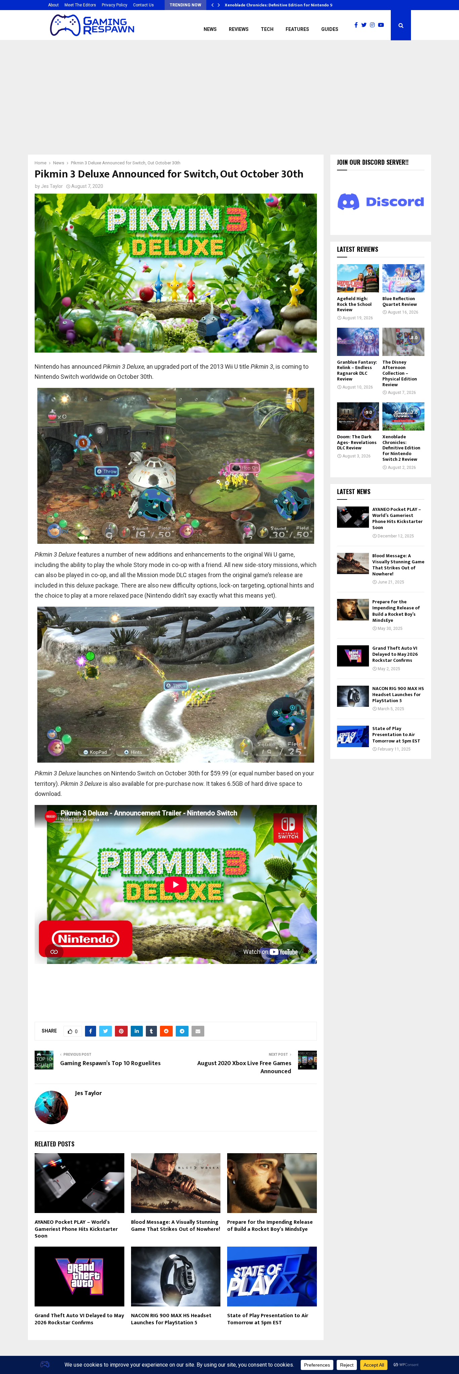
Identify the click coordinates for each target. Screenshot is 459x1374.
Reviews (239, 29)
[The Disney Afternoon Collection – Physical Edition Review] (403, 342)
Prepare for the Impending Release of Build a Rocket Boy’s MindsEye (270, 1226)
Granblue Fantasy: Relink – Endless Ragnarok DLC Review (357, 370)
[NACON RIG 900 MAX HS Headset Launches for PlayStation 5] (353, 696)
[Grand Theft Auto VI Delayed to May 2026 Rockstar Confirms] (353, 655)
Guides (329, 29)
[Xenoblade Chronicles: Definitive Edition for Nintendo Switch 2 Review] (403, 416)
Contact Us (143, 5)
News (210, 29)
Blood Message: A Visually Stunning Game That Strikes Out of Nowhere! (175, 1226)
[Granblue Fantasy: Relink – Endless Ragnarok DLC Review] (358, 342)
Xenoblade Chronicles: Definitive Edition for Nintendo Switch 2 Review (401, 448)
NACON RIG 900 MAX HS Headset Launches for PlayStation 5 (171, 1319)
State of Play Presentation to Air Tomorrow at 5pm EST (267, 1319)
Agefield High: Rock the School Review (354, 304)
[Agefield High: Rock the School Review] (358, 278)
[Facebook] (357, 25)
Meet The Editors (80, 5)
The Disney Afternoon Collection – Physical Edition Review (399, 373)
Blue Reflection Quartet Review (399, 301)
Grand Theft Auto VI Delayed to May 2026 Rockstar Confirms (79, 1319)
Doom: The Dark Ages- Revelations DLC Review (357, 442)
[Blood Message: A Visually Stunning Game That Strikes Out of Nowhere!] (353, 563)
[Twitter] (365, 25)
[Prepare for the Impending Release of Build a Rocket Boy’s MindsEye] (353, 609)
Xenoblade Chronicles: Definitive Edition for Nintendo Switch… (285, 5)
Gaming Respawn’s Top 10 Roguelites (110, 1063)
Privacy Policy (114, 5)
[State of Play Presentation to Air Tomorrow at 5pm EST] (353, 736)
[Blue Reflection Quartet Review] (403, 278)
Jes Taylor (52, 186)
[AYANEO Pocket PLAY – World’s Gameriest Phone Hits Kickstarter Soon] (353, 517)
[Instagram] (374, 25)
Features (297, 29)
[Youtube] (382, 25)
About (53, 5)
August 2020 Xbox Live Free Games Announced (244, 1067)
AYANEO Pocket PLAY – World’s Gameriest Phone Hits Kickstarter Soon (76, 1229)
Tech (267, 29)
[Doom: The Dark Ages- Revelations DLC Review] (358, 416)
